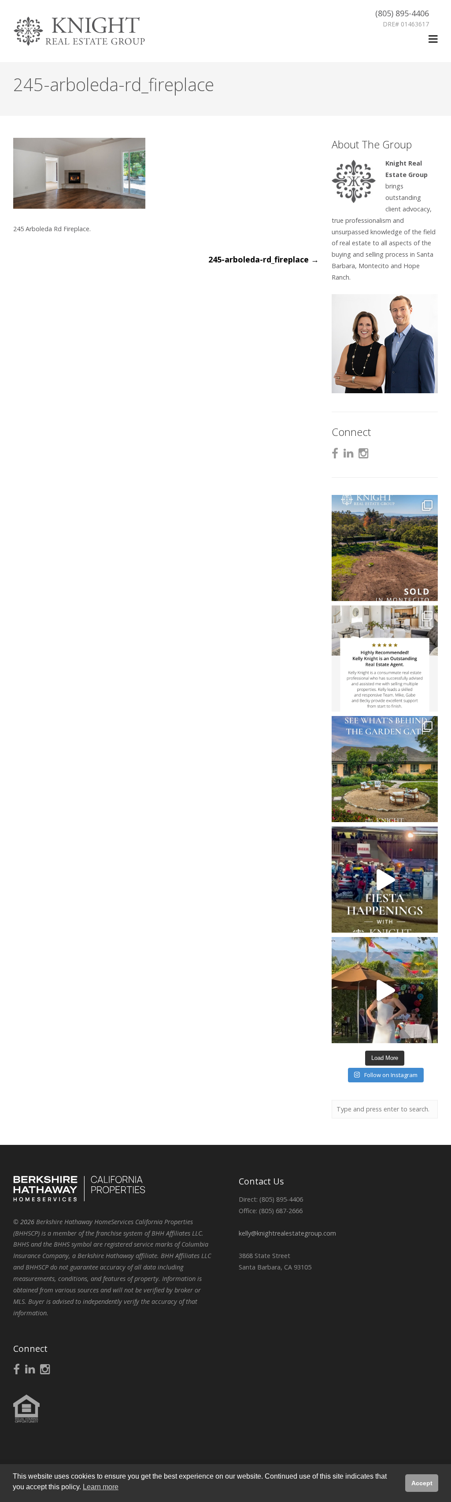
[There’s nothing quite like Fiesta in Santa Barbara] (385, 990)
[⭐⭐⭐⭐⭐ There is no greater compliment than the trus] (385, 658)
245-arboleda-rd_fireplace (263, 259)
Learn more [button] (100, 1487)
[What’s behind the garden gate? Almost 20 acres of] (385, 769)
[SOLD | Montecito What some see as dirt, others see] (385, 548)
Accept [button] (422, 1483)
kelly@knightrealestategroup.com (287, 1233)
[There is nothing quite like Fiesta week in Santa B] (385, 880)
